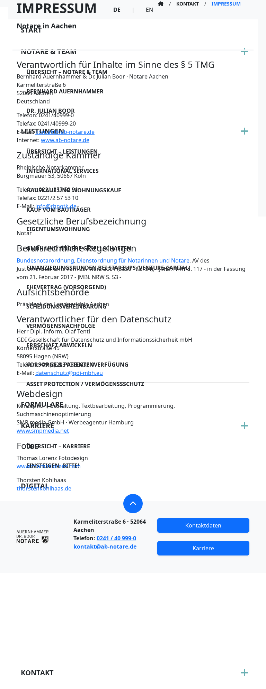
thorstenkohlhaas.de (44, 488)
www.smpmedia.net (43, 430)
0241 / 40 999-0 (116, 538)
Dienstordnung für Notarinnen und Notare (133, 260)
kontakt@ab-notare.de (65, 132)
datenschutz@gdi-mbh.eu (69, 373)
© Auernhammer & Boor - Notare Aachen (133, 676)
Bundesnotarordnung (45, 260)
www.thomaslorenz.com (49, 466)
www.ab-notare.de (65, 140)
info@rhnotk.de (56, 206)
